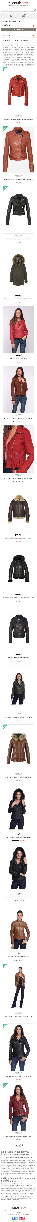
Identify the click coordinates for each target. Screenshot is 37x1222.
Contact (18, 1212)
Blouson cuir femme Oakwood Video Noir (18, 1076)
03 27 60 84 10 (23, 1214)
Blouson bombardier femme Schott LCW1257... (18, 538)
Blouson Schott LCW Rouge (18, 358)
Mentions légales (29, 1211)
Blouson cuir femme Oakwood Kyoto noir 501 (18, 239)
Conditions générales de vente (15, 1211)
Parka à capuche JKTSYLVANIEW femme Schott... (18, 299)
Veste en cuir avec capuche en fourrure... (18, 837)
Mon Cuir (4, 21)
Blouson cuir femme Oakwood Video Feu (18, 1136)
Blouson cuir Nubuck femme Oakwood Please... (18, 418)
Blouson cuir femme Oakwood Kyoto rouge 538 (18, 119)
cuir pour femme (7, 66)
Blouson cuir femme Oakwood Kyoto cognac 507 (18, 179)
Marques (6, 35)
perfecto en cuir (12, 1195)
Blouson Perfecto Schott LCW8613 (18, 658)
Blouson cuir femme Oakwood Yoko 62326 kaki (18, 717)
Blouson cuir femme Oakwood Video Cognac (18, 1016)
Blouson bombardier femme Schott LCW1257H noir (18, 598)
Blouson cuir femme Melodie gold (18, 956)
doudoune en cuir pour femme (10, 1171)
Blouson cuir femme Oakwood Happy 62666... (18, 777)
